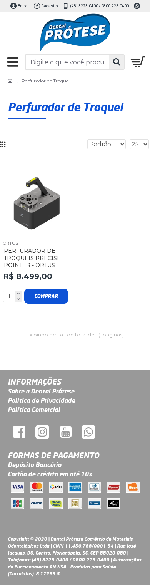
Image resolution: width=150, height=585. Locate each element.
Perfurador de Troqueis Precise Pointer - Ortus (32, 257)
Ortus (10, 243)
